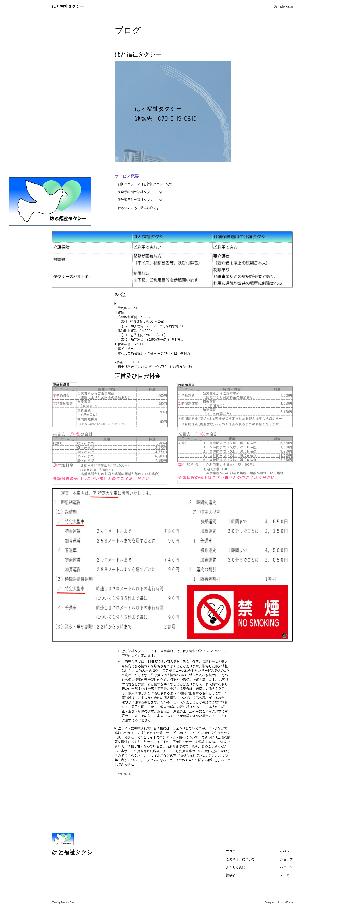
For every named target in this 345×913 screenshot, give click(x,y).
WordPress (287, 902)
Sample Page (283, 6)
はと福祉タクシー (68, 6)
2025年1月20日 (123, 773)
